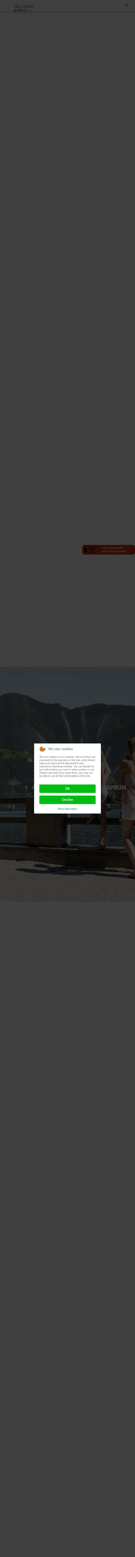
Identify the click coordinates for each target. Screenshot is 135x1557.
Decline (67, 800)
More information (67, 808)
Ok (67, 788)
